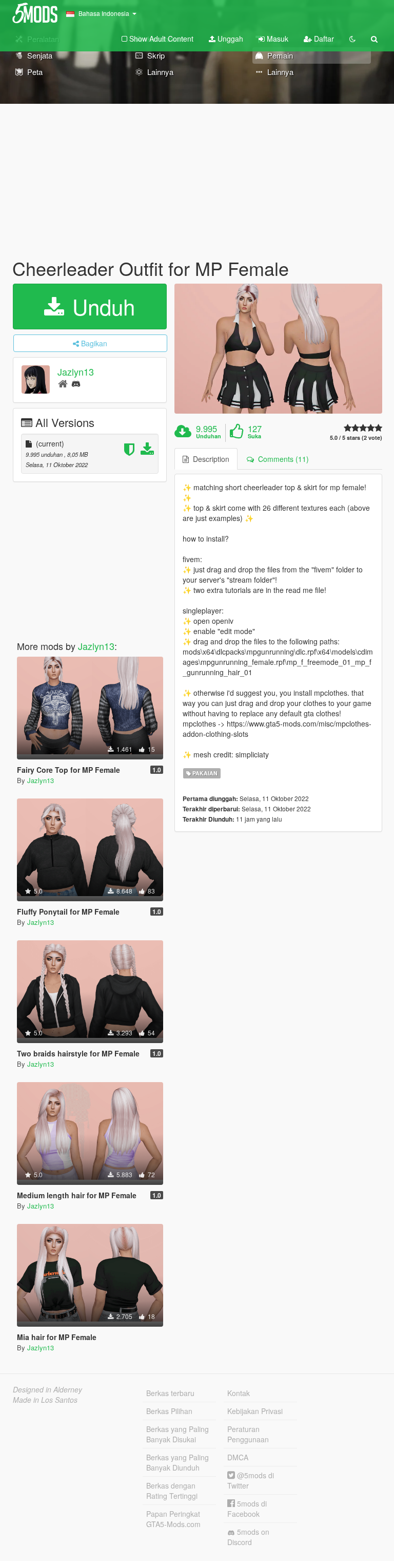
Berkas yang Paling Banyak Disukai (177, 1434)
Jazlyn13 (75, 371)
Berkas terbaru (170, 1393)
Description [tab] (209, 459)
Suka (254, 436)
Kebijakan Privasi (255, 1411)
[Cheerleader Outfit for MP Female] (278, 349)
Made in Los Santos (45, 1400)
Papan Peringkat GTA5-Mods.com (173, 1519)
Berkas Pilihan (169, 1411)
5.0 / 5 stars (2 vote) (356, 437)
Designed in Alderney (47, 1389)
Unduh (100, 306)
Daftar (323, 38)
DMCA (237, 1457)
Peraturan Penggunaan (248, 1434)
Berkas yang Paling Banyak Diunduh (177, 1462)
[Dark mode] (352, 38)
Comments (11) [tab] (281, 459)
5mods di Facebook (247, 1508)
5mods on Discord (248, 1537)
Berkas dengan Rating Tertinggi (172, 1490)
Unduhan (208, 436)
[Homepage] (62, 383)
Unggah (229, 38)
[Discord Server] (76, 383)
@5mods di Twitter (250, 1480)
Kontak (238, 1393)
